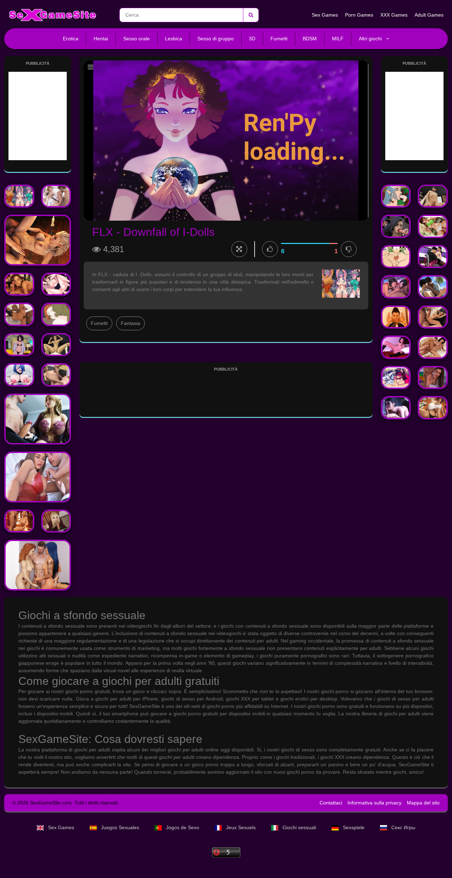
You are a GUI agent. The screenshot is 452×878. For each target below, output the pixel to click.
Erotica (70, 38)
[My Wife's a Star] (433, 347)
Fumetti (278, 38)
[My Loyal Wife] (56, 374)
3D (252, 38)
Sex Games (325, 15)
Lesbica (173, 38)
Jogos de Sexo (183, 827)
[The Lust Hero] (396, 286)
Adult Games (429, 15)
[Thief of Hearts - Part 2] (37, 477)
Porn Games (359, 15)
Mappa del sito (423, 803)
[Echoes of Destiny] (37, 240)
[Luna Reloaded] (396, 226)
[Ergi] (56, 196)
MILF (338, 38)
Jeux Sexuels (241, 827)
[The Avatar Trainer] (56, 344)
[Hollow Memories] (19, 374)
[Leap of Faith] (433, 377)
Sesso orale (136, 38)
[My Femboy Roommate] (19, 344)
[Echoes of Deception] (396, 407)
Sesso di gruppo (215, 38)
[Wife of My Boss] (56, 284)
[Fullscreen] (239, 249)
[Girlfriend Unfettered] (433, 256)
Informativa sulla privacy (374, 803)
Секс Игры (402, 827)
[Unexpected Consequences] (19, 284)
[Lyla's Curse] (396, 196)
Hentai (101, 38)
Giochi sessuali (299, 827)
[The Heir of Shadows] (56, 521)
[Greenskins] (56, 314)
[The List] (37, 565)
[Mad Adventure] (37, 419)
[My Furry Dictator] (396, 377)
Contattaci (331, 803)
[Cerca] (250, 15)
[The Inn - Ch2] (433, 226)
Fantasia (130, 323)
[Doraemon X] (396, 256)
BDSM (310, 38)
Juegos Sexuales (120, 827)
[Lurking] (433, 196)
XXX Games (394, 15)
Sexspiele (353, 827)
